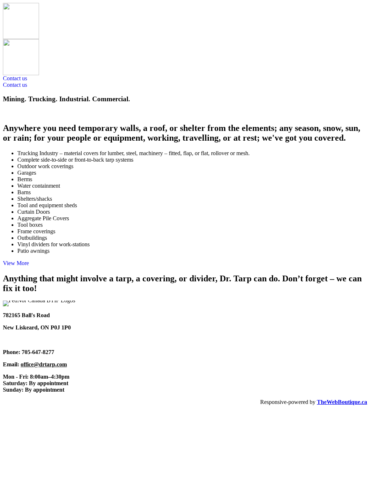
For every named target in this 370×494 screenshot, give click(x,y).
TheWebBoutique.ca (342, 402)
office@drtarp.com (44, 364)
